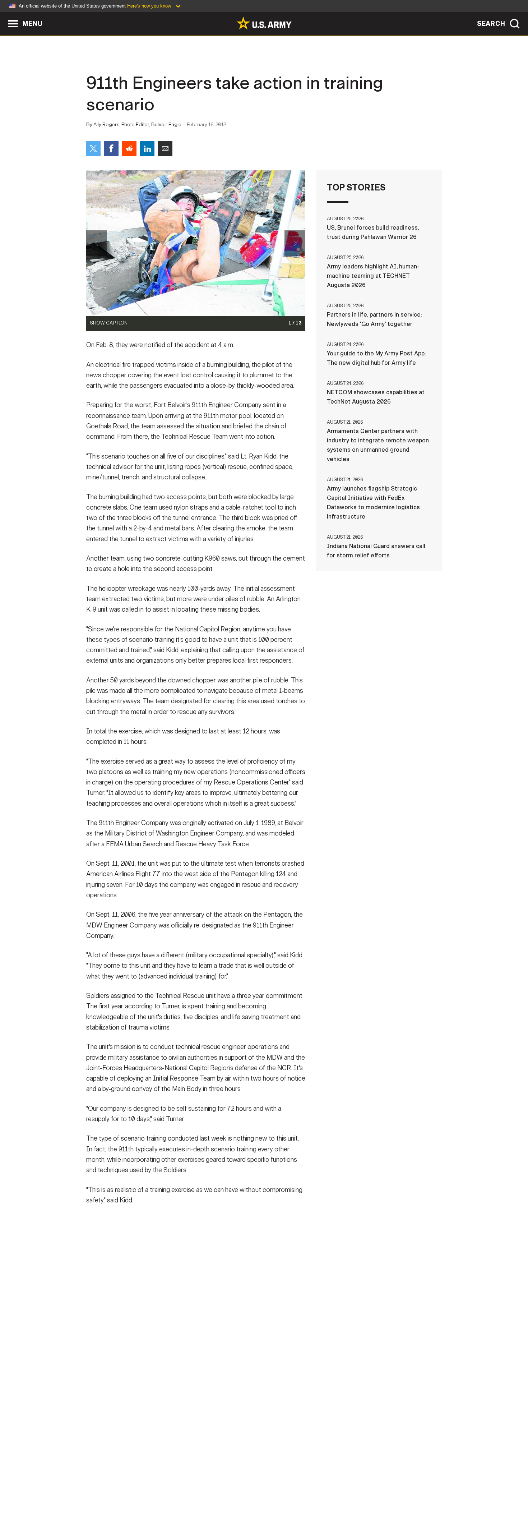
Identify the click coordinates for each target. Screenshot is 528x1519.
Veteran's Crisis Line (399, 1487)
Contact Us (141, 1487)
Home (107, 1487)
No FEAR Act (342, 1487)
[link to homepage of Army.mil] (264, 23)
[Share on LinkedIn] (147, 148)
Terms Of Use (220, 1487)
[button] (3, 15)
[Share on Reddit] (129, 148)
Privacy (180, 1487)
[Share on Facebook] (111, 148)
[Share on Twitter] (93, 148)
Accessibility (270, 1487)
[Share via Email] (165, 148)
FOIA (308, 1487)
